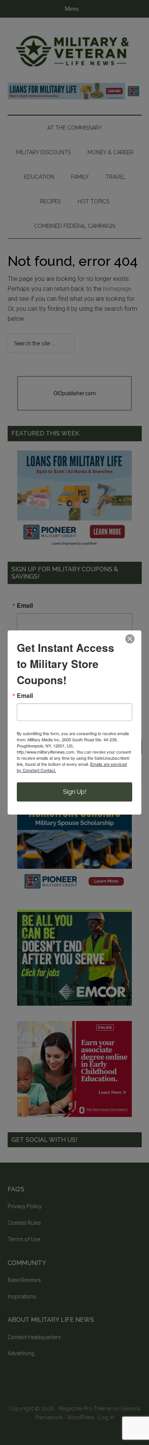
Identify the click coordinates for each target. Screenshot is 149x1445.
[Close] (130, 639)
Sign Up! (74, 791)
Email (25, 696)
